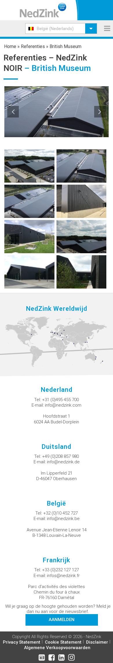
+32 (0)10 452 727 (60, 513)
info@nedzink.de (63, 461)
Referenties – (29, 58)
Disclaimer (97, 642)
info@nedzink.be (63, 518)
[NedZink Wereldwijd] (56, 341)
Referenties (33, 46)
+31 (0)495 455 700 (60, 399)
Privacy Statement (21, 642)
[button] (61, 28)
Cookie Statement (63, 642)
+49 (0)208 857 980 (60, 456)
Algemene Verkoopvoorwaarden (57, 647)
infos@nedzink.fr (63, 575)
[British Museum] (29, 165)
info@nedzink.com (63, 405)
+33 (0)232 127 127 (60, 569)
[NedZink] (43, 10)
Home (10, 46)
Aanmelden (61, 619)
